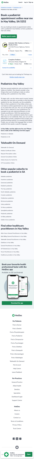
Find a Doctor (17, 325)
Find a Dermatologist (17, 354)
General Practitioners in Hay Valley (10, 245)
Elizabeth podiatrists (6, 185)
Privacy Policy (17, 425)
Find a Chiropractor (17, 339)
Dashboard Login (17, 396)
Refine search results (9, 36)
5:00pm (12, 54)
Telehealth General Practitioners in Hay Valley (13, 239)
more (30, 54)
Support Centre (17, 400)
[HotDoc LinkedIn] (17, 439)
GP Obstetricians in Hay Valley (9, 248)
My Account (17, 365)
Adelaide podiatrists (6, 176)
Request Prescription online (8, 153)
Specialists (17, 393)
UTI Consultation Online (7, 163)
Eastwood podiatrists (7, 182)
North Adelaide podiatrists (8, 192)
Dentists (17, 389)
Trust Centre (17, 428)
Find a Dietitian (17, 346)
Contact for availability (8, 67)
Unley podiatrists (5, 204)
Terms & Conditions (17, 421)
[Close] (2, 454)
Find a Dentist (17, 328)
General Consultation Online (9, 156)
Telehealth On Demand (7, 147)
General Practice (17, 382)
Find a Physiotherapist (17, 332)
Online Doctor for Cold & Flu (9, 160)
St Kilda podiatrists (6, 216)
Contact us (17, 417)
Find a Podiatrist (17, 336)
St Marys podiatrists (6, 207)
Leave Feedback (17, 372)
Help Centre (17, 368)
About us (17, 410)
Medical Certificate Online (8, 150)
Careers (17, 414)
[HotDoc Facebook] (13, 439)
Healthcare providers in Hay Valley (10, 255)
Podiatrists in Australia (6, 7)
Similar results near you (17, 77)
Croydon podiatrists (6, 195)
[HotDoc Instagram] (20, 439)
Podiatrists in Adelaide (7, 133)
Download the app (17, 303)
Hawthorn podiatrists (7, 179)
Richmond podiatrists (7, 201)
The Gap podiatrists (6, 189)
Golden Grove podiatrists (8, 219)
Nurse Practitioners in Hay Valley (10, 252)
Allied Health (17, 386)
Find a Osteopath (17, 350)
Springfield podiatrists (7, 210)
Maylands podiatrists (6, 213)
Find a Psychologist (17, 343)
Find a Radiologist (17, 357)
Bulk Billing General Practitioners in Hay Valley (14, 236)
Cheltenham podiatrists (7, 198)
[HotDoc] (5, 2)
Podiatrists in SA (17, 7)
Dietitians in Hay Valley (7, 242)
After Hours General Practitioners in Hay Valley (14, 233)
